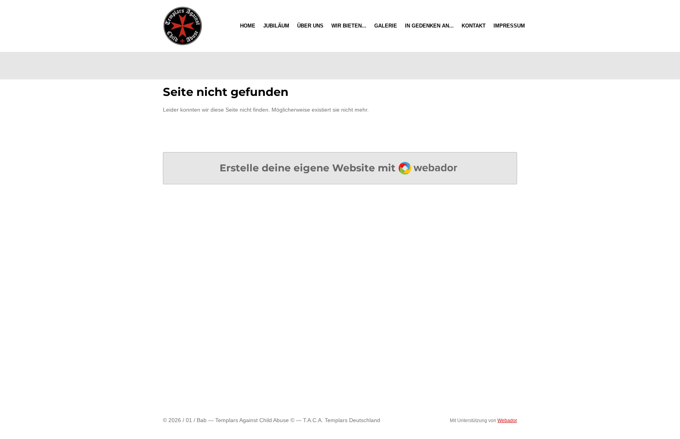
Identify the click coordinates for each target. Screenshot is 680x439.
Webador (507, 420)
